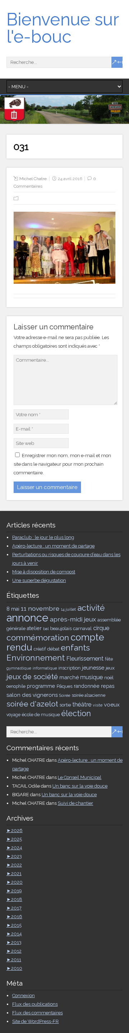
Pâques (64, 686)
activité (91, 607)
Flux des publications (35, 1004)
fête (109, 659)
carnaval (82, 628)
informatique (45, 668)
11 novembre (40, 608)
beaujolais (61, 628)
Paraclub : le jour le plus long (43, 537)
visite (97, 705)
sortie (65, 705)
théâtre (81, 704)
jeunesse (93, 668)
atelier (34, 628)
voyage (13, 714)
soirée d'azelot (32, 703)
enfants (75, 647)
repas (108, 686)
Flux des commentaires (37, 1012)
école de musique (41, 714)
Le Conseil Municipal (79, 777)
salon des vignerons (32, 695)
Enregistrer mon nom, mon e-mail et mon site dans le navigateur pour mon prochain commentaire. (62, 464)
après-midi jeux (73, 619)
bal (46, 628)
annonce (27, 617)
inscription (69, 668)
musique (91, 677)
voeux (112, 704)
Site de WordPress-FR (35, 1021)
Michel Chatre (33, 178)
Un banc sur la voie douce (80, 786)
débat (53, 649)
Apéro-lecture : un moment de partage (53, 546)
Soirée (64, 695)
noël (109, 677)
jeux (110, 668)
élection (76, 713)
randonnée (87, 686)
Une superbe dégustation (39, 580)
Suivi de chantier (75, 803)
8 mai (12, 609)
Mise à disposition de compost (43, 571)
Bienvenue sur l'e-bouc (62, 28)
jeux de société (32, 676)
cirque (101, 628)
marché (69, 677)
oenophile (15, 686)
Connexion (23, 995)
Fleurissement (85, 658)
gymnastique (18, 668)
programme (41, 686)
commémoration (37, 637)
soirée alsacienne (88, 695)
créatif (40, 649)
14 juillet (68, 609)
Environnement (35, 657)
